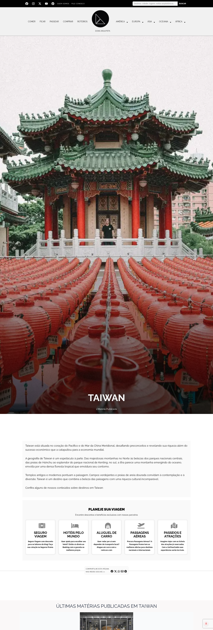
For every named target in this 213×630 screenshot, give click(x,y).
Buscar (182, 4)
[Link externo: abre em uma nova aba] (106, 425)
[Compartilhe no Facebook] (112, 571)
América (120, 21)
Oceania (163, 21)
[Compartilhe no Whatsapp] (119, 571)
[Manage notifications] (206, 623)
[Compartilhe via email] (122, 571)
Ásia (150, 21)
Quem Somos (63, 4)
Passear (54, 21)
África (178, 21)
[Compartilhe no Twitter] (115, 571)
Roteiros (82, 21)
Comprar (68, 21)
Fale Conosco (77, 4)
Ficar (42, 21)
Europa (136, 21)
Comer (31, 21)
